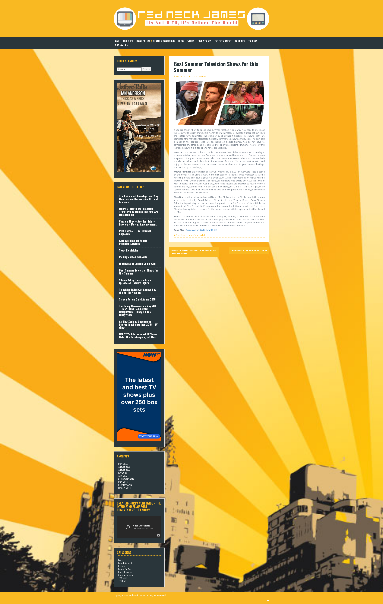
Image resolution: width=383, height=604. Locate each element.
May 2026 (123, 463)
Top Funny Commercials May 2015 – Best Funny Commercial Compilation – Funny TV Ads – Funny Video (138, 310)
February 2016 (125, 484)
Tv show (252, 41)
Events (190, 41)
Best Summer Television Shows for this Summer (138, 271)
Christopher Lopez (199, 76)
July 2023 (122, 472)
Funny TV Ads (204, 41)
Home (117, 41)
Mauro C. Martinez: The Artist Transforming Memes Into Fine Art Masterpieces (138, 212)
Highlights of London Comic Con (248, 250)
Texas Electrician (129, 250)
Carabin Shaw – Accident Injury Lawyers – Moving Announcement (138, 222)
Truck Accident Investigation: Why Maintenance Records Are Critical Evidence (138, 199)
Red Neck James (137, 595)
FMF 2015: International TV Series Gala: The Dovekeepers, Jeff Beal (138, 335)
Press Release (125, 572)
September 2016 (126, 478)
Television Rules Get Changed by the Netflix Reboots (137, 291)
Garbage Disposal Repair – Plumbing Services (134, 242)
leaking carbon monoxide (133, 257)
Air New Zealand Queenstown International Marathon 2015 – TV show (138, 324)
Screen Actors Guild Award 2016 (201, 230)
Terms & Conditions (164, 41)
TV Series (240, 41)
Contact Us (121, 44)
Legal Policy (143, 41)
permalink (200, 235)
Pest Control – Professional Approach (135, 232)
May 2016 (123, 481)
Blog (181, 41)
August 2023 (124, 469)
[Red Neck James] (191, 18)
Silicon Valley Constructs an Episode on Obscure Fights (193, 252)
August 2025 (124, 466)
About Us (128, 41)
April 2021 (123, 475)
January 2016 (124, 487)
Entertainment (223, 41)
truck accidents (125, 575)
